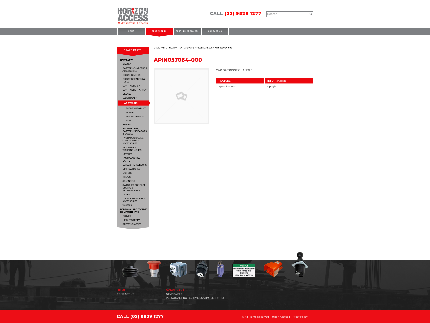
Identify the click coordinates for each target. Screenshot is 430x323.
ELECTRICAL (128, 97)
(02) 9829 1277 (243, 13)
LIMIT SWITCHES (131, 168)
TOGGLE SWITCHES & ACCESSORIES (133, 199)
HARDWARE (129, 103)
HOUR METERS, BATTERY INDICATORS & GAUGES (134, 131)
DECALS (126, 93)
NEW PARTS (126, 60)
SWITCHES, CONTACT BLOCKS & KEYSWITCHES (133, 188)
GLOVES (126, 216)
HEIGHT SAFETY (131, 220)
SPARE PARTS (159, 31)
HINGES (126, 124)
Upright (272, 86)
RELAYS (126, 177)
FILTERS (130, 112)
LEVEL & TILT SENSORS (134, 164)
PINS (128, 120)
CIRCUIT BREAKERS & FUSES (133, 80)
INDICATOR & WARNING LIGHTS (131, 148)
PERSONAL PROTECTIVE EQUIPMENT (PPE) (133, 210)
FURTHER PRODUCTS (187, 31)
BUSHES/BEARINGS (136, 108)
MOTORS (127, 173)
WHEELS (127, 205)
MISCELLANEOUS (134, 116)
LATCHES (127, 154)
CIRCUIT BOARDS (131, 75)
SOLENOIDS (128, 181)
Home (131, 31)
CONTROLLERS (130, 85)
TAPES (126, 194)
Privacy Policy (299, 316)
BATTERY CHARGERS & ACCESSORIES (134, 69)
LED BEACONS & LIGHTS (131, 159)
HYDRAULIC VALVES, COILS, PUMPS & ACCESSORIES (132, 141)
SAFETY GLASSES (131, 224)
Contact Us (215, 31)
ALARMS (126, 64)
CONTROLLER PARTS (133, 89)
